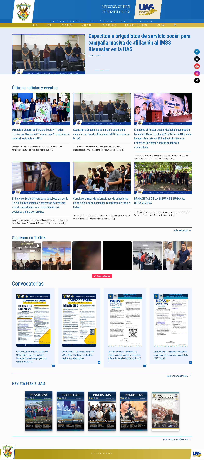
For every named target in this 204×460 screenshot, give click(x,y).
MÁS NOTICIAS (181, 230)
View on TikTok (103, 276)
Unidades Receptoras (136, 25)
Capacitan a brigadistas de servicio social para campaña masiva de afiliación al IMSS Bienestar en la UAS (101, 134)
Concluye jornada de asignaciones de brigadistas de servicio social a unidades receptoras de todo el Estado (102, 203)
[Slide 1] (97, 70)
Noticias (160, 25)
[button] (26, 255)
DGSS (48, 25)
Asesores (87, 25)
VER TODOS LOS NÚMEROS (175, 439)
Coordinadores (108, 25)
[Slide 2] (102, 70)
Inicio (35, 25)
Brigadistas (66, 25)
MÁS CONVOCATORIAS (177, 376)
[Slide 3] (107, 70)
